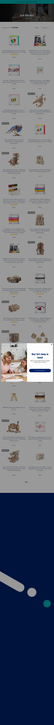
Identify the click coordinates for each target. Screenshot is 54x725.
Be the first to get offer (40, 370)
